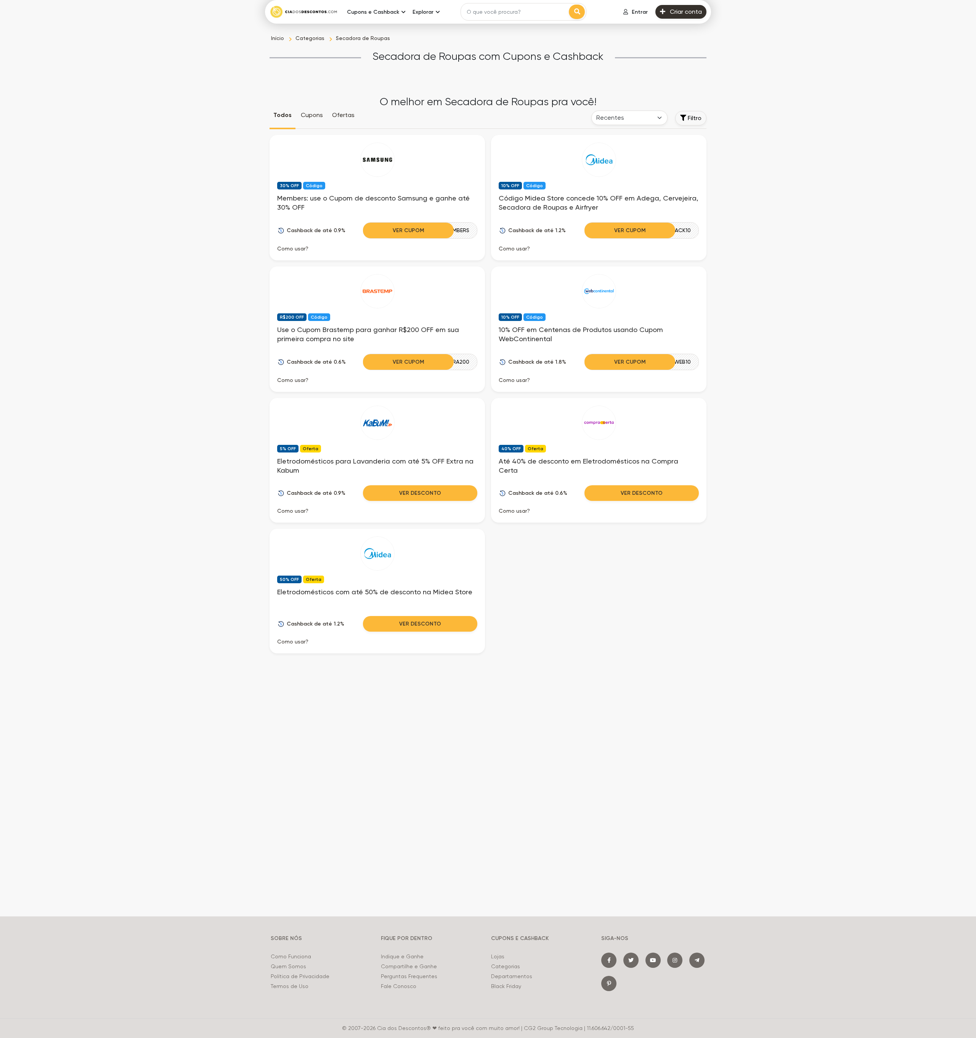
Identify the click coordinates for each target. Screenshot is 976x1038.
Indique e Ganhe (402, 956)
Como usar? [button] (292, 248)
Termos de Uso (289, 986)
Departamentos (511, 976)
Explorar (423, 12)
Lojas (497, 956)
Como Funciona (291, 956)
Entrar (640, 12)
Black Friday (506, 986)
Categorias (505, 966)
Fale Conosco (398, 986)
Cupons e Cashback (373, 12)
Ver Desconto (420, 493)
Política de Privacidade (300, 976)
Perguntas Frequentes (409, 976)
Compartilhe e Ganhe (409, 966)
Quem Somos (288, 966)
